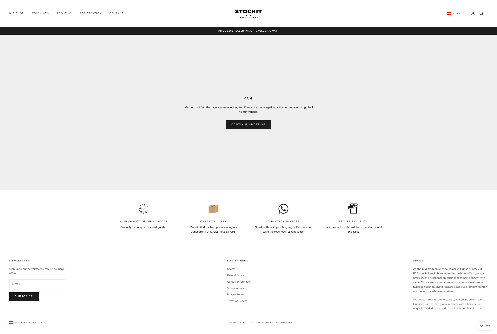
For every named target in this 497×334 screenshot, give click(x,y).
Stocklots (40, 13)
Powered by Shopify (277, 322)
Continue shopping (248, 124)
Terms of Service (237, 301)
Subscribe (24, 296)
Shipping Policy (236, 288)
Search (231, 269)
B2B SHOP (16, 13)
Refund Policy (235, 275)
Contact (116, 13)
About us (64, 13)
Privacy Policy (235, 294)
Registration (91, 13)
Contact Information (239, 282)
